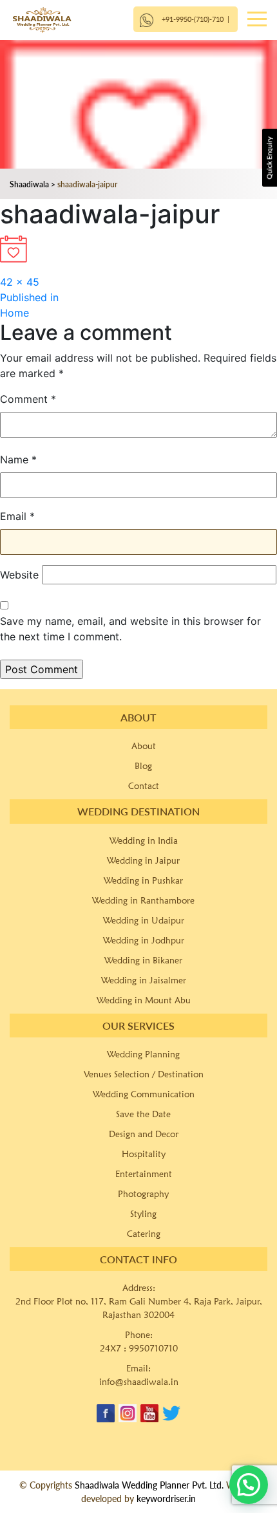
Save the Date (143, 1114)
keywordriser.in (166, 1498)
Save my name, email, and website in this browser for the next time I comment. (130, 629)
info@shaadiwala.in (138, 1382)
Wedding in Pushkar (143, 880)
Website (19, 574)
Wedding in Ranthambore (143, 900)
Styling (143, 1214)
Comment (28, 399)
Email (17, 516)
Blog (143, 766)
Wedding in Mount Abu (144, 1000)
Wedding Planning (143, 1054)
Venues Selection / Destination (144, 1074)
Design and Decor (143, 1134)
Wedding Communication (144, 1094)
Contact (143, 786)
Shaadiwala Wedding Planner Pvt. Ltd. (149, 1485)
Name (18, 459)
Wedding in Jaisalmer (143, 980)
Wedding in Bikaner (143, 960)
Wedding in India (144, 840)
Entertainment (143, 1174)
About (143, 746)
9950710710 (153, 1348)
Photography (143, 1194)
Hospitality (144, 1154)
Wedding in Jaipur (143, 860)
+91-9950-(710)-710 (193, 19)
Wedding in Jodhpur (143, 940)
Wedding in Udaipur (143, 920)
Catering (143, 1234)
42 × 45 (19, 281)
